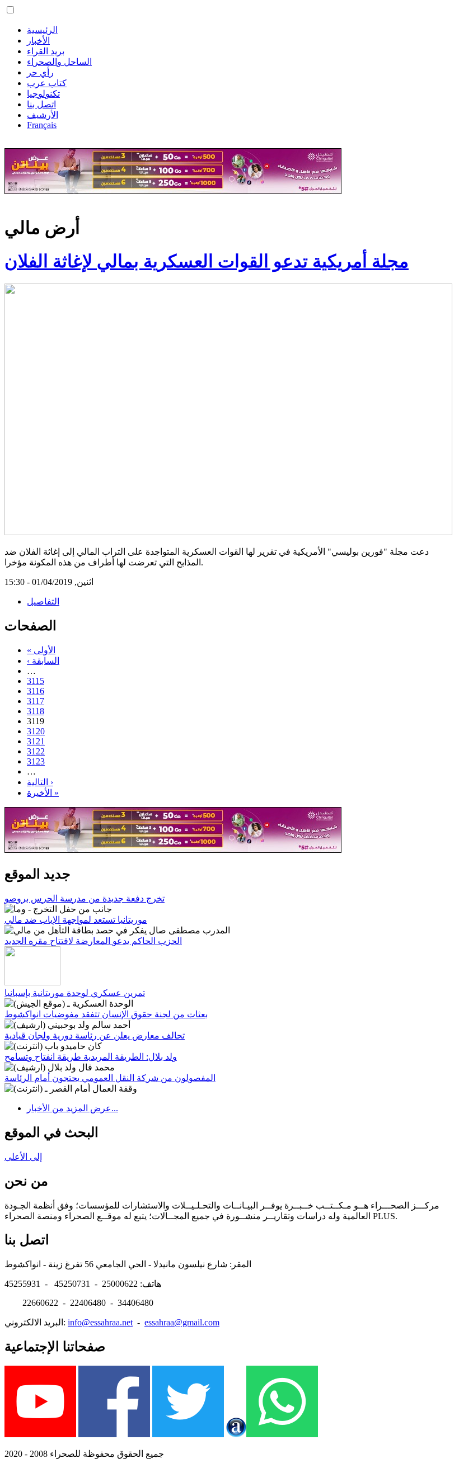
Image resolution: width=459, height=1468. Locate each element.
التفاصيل (43, 601)
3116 (35, 691)
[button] (10, 9)
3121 (36, 741)
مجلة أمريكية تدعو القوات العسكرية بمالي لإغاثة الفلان (206, 261)
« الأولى (41, 650)
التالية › (40, 782)
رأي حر (40, 72)
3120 (36, 731)
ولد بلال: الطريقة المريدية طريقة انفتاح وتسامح (90, 1056)
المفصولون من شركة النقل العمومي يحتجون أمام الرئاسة (110, 1078)
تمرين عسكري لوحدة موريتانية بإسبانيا (74, 993)
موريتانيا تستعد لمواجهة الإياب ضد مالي (75, 919)
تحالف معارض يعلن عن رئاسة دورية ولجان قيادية (94, 1035)
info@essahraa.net (100, 1322)
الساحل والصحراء (59, 62)
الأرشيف (42, 115)
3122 (36, 751)
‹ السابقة (43, 660)
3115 (35, 681)
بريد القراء (45, 51)
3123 (36, 761)
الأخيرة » (43, 792)
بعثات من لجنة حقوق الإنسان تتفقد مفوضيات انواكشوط (106, 1014)
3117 (35, 701)
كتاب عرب (47, 83)
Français (42, 125)
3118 (35, 711)
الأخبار (38, 40)
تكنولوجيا (43, 93)
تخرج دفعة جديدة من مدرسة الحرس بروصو (84, 898)
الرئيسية (42, 30)
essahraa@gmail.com (181, 1322)
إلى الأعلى (23, 1157)
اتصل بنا (41, 104)
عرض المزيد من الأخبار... (72, 1108)
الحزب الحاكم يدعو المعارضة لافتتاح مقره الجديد (93, 941)
